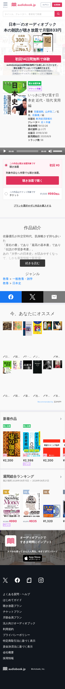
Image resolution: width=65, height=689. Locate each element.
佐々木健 (45, 122)
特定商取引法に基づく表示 (19, 640)
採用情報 (8, 658)
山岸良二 (50, 111)
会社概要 (8, 652)
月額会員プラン (12, 617)
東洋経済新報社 (44, 118)
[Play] (4, 151)
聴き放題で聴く (32, 180)
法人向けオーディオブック (19, 623)
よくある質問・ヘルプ (16, 594)
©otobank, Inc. (38, 669)
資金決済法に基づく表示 (18, 646)
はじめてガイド (12, 600)
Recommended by (45, 402)
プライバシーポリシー (16, 635)
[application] (32, 151)
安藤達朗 (38, 111)
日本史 (16, 283)
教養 (6, 279)
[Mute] (50, 151)
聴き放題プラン (12, 605)
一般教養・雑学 (22, 279)
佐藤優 (35, 115)
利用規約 (8, 629)
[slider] (58, 151)
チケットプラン (12, 611)
